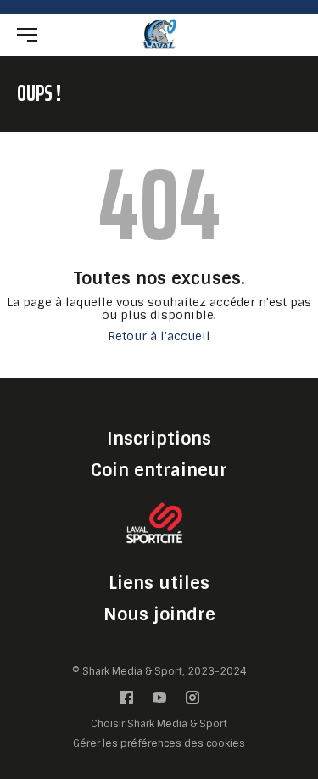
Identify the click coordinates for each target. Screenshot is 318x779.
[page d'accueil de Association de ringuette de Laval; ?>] (159, 525)
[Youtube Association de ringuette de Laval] (159, 701)
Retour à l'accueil (159, 336)
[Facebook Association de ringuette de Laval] (126, 701)
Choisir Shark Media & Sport (159, 724)
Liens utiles (159, 583)
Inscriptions (159, 439)
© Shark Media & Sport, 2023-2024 (159, 671)
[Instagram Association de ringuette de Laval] (192, 701)
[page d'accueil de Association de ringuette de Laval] (159, 33)
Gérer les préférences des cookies (159, 743)
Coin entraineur (159, 470)
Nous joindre (159, 614)
